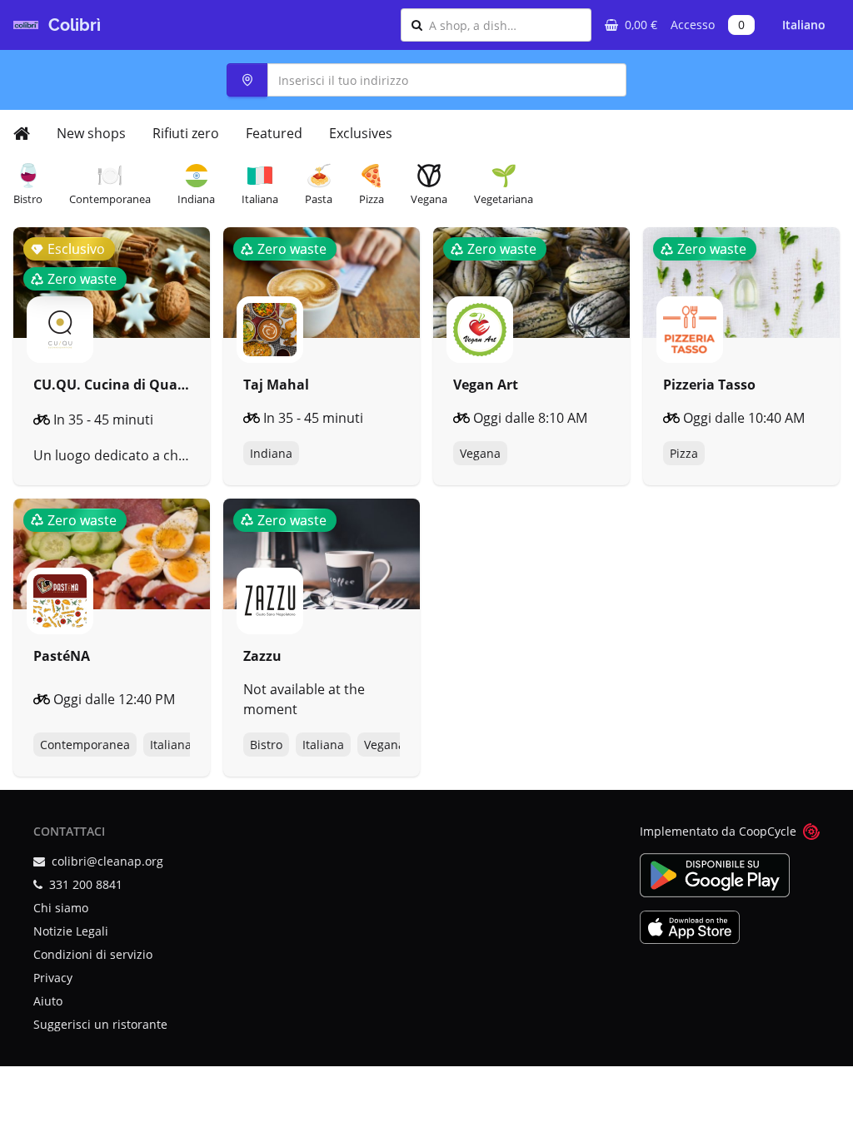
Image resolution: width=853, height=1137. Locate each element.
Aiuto (47, 1001)
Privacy (52, 978)
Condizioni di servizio (92, 954)
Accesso (693, 24)
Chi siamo (60, 908)
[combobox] (505, 25)
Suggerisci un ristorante (100, 1024)
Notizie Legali (70, 931)
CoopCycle (767, 831)
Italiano (804, 24)
